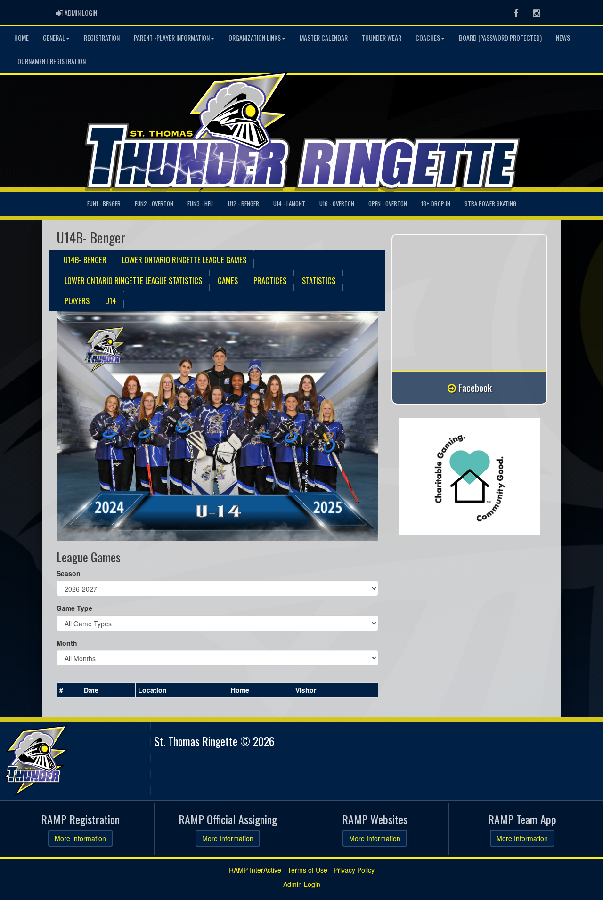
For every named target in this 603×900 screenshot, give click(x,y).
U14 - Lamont (289, 203)
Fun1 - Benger (104, 203)
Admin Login (301, 884)
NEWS (563, 37)
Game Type (74, 608)
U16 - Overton (336, 203)
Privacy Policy (354, 870)
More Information (80, 838)
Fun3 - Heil (200, 203)
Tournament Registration (50, 61)
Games (228, 280)
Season (69, 573)
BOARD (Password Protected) (500, 37)
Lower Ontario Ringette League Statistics (133, 280)
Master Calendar (324, 37)
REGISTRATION (102, 37)
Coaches (428, 37)
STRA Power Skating (490, 203)
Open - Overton (387, 203)
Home (21, 37)
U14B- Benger (85, 260)
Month (67, 643)
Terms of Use (307, 870)
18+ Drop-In (435, 203)
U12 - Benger (243, 203)
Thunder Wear (381, 37)
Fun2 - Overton (154, 203)
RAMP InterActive (255, 870)
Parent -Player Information (172, 37)
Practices (269, 280)
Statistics (318, 280)
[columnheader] (69, 689)
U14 (110, 301)
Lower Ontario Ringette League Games (184, 260)
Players (77, 301)
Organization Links (254, 37)
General (54, 37)
